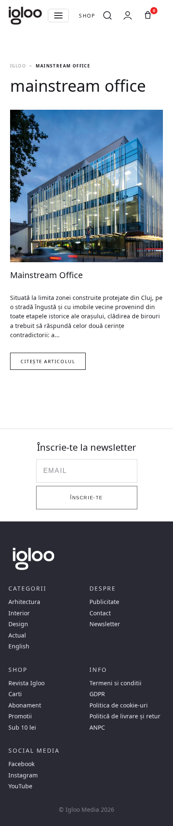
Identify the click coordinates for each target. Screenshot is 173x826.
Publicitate (104, 602)
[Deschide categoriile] (58, 15)
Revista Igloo (26, 683)
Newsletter (104, 624)
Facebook (21, 764)
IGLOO (18, 66)
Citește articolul (48, 361)
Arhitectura (24, 602)
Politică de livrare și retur (124, 716)
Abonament (24, 705)
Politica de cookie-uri (118, 705)
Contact (100, 613)
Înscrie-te (86, 497)
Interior (19, 613)
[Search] (107, 15)
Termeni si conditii (115, 683)
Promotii (20, 716)
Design (18, 624)
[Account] (127, 15)
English (18, 646)
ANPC (97, 727)
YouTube (20, 786)
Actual (17, 635)
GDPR (97, 694)
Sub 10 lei (22, 727)
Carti (15, 694)
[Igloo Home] (25, 15)
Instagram (23, 775)
